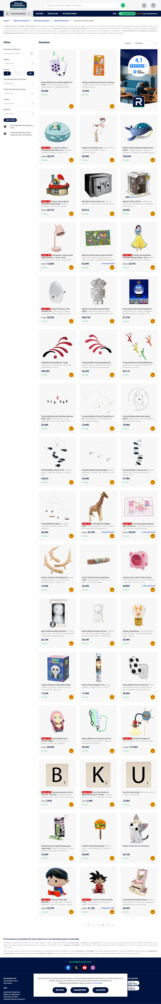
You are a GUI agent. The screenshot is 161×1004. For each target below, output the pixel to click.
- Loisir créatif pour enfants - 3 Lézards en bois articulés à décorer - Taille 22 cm (57, 579)
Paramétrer (80, 990)
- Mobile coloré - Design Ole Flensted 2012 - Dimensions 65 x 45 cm (138, 365)
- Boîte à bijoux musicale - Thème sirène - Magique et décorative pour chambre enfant (138, 902)
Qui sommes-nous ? (11, 981)
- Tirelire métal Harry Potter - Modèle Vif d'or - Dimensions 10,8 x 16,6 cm (138, 204)
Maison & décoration (21, 21)
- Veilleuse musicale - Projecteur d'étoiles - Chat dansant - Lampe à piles (56, 152)
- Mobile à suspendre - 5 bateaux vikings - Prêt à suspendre (54, 526)
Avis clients (8, 983)
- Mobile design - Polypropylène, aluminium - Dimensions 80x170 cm (56, 365)
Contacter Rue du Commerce (14, 999)
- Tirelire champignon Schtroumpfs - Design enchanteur (54, 206)
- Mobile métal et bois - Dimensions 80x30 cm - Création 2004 (138, 472)
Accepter (100, 990)
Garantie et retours (11, 997)
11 (108, 925)
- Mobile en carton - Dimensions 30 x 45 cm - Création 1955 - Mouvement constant (97, 365)
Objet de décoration (61, 21)
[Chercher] (123, 5)
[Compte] (144, 5)
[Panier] (153, 5)
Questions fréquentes (12, 992)
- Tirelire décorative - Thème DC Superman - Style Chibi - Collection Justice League (56, 904)
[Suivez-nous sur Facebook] (68, 967)
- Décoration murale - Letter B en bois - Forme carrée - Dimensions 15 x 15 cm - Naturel (57, 797)
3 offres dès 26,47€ (107, 532)
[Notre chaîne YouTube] (84, 967)
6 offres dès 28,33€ (148, 532)
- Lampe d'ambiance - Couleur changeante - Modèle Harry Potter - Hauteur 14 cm (138, 311)
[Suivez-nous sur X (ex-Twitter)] (76, 967)
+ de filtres (10, 120)
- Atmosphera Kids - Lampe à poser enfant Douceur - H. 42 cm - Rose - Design (56, 260)
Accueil (6, 21)
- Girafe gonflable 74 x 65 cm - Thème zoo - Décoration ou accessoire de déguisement (98, 528)
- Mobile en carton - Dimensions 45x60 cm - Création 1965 (56, 472)
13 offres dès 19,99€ (107, 908)
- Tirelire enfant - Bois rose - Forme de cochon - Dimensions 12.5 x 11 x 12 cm (138, 579)
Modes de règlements (12, 994)
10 (103, 925)
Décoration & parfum (41, 21)
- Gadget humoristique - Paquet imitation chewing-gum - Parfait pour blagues (57, 850)
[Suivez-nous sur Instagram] (93, 967)
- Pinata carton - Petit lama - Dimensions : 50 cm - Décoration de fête (98, 150)
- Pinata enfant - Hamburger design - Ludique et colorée (96, 848)
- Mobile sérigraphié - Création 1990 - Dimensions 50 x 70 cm (98, 472)
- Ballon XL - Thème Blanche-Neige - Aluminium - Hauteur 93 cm (138, 260)
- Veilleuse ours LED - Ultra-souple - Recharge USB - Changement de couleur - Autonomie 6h (98, 633)
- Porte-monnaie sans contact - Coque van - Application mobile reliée (97, 741)
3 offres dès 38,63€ (107, 264)
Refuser (60, 990)
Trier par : (128, 43)
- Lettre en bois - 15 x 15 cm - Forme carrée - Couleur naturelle (97, 797)
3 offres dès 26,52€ (148, 586)
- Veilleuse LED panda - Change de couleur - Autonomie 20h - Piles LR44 (56, 687)
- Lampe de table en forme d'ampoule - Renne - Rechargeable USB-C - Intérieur (138, 633)
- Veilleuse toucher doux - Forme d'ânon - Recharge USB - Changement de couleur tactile (57, 633)
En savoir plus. (97, 983)
